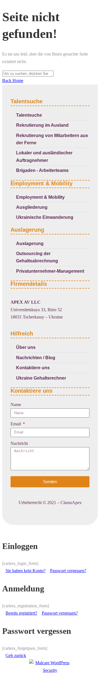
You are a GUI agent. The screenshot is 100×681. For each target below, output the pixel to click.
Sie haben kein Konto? (26, 570)
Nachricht (19, 443)
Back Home (12, 80)
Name (16, 404)
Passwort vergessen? (68, 570)
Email (16, 423)
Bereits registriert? (21, 613)
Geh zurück (16, 655)
